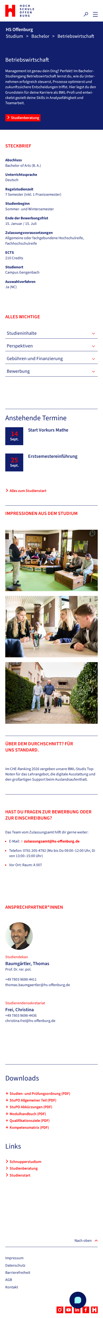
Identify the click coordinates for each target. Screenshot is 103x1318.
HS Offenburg (19, 29)
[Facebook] (85, 1310)
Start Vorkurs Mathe (48, 430)
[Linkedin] (77, 1310)
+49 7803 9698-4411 (21, 979)
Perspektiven (20, 346)
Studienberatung (25, 117)
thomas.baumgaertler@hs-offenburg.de (37, 985)
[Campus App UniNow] (94, 1310)
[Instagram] (60, 1310)
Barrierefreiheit (17, 1272)
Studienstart (20, 1175)
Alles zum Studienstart (28, 490)
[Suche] (85, 14)
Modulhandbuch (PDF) (28, 1114)
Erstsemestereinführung (52, 456)
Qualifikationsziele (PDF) (30, 1120)
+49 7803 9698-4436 (21, 1015)
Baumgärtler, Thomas (27, 963)
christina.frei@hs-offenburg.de (30, 1020)
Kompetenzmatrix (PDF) (29, 1127)
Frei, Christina (19, 1009)
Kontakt (11, 1287)
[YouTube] (68, 1310)
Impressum (14, 1258)
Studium (14, 36)
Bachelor (40, 36)
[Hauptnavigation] (95, 14)
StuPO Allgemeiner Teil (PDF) (33, 1100)
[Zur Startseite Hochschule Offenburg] (27, 11)
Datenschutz (15, 1265)
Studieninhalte (22, 333)
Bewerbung (18, 371)
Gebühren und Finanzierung (35, 358)
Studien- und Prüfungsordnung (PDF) (40, 1093)
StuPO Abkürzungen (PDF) (31, 1107)
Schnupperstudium (25, 1161)
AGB (8, 1279)
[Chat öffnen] (77, 1300)
